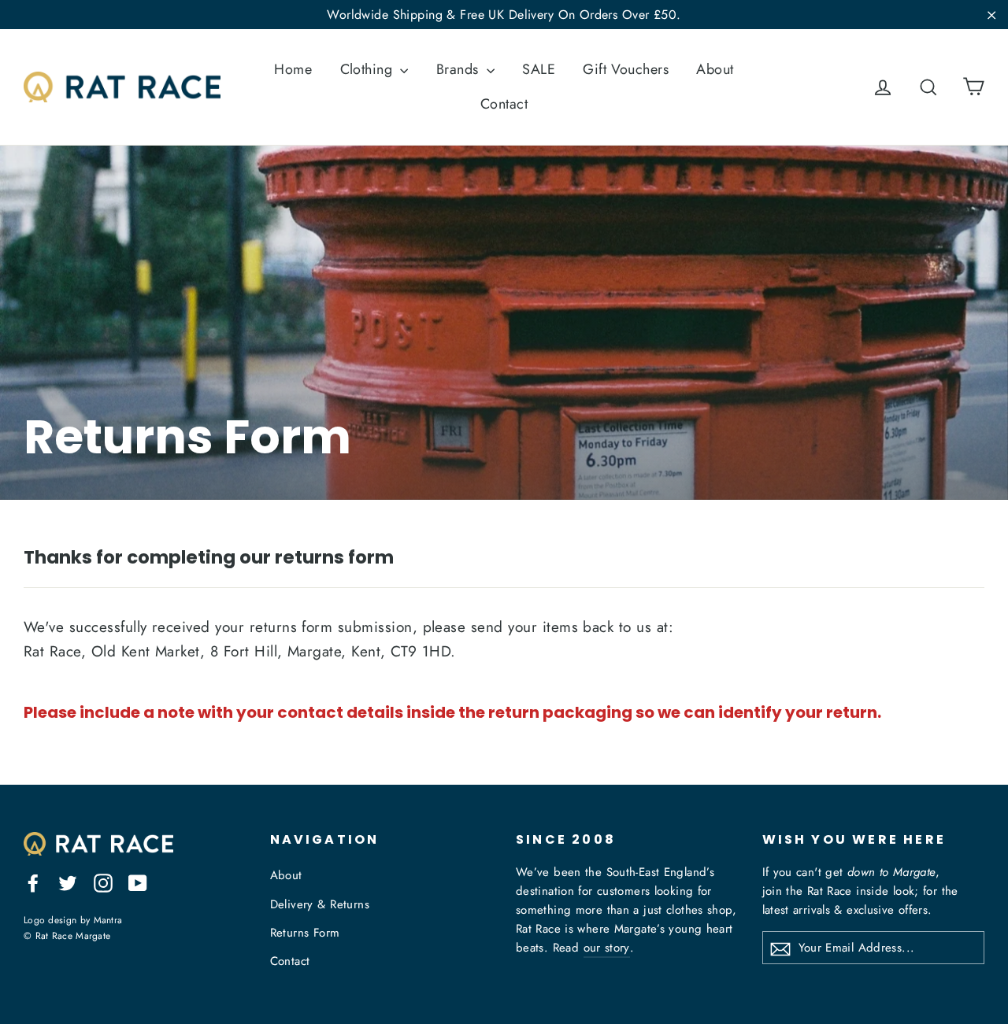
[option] (504, 323)
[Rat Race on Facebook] (33, 882)
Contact (504, 104)
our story (607, 947)
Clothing (368, 69)
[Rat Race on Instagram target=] (103, 882)
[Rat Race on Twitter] (67, 882)
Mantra (108, 919)
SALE (538, 69)
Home (293, 69)
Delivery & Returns (320, 904)
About (714, 69)
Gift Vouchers (626, 69)
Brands (459, 69)
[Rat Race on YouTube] (137, 882)
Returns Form (305, 932)
